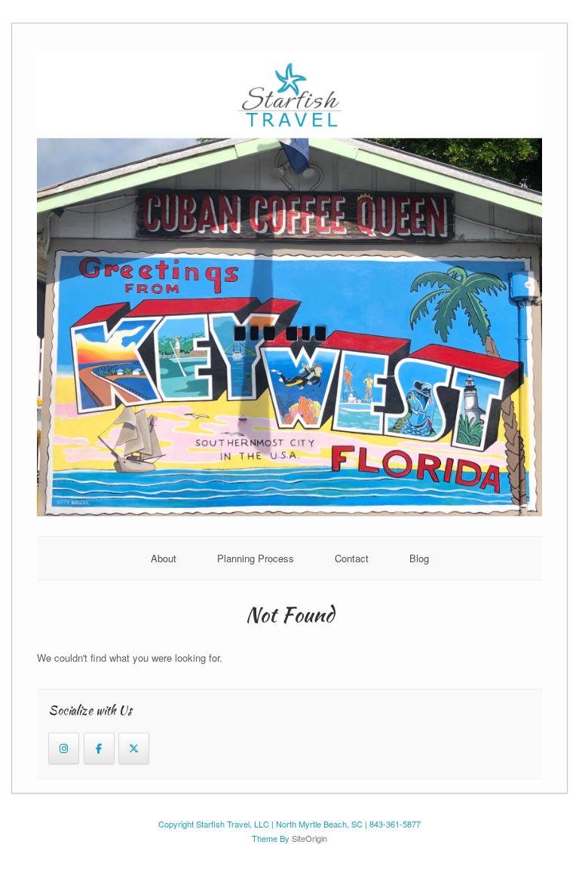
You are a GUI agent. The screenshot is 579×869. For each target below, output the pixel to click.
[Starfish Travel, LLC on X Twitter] (133, 748)
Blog (419, 558)
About (163, 558)
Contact (352, 558)
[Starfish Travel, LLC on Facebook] (99, 748)
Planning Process (255, 558)
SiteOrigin (309, 838)
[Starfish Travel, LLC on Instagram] (63, 748)
